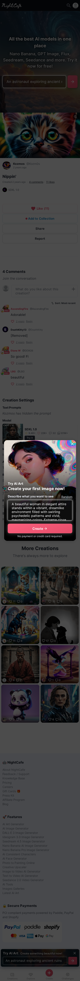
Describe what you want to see (31, 496)
